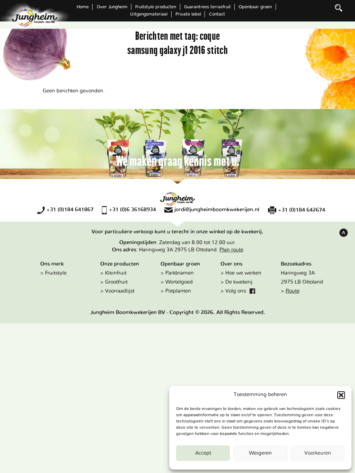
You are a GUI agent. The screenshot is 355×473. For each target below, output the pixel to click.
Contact (217, 14)
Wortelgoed (179, 282)
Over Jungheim (112, 7)
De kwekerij (238, 282)
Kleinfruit (116, 273)
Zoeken (339, 7)
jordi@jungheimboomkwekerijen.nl (216, 209)
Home (83, 7)
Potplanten (178, 291)
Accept (203, 453)
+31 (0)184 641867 (70, 209)
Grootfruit (116, 282)
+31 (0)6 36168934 (132, 209)
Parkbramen (179, 273)
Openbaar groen (255, 7)
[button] (341, 395)
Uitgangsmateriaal (148, 14)
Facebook (252, 291)
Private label (188, 14)
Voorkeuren (317, 453)
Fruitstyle (56, 273)
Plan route (231, 249)
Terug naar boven (343, 233)
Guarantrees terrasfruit (207, 7)
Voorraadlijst (120, 291)
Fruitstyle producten (155, 7)
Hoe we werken (243, 273)
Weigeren (260, 453)
